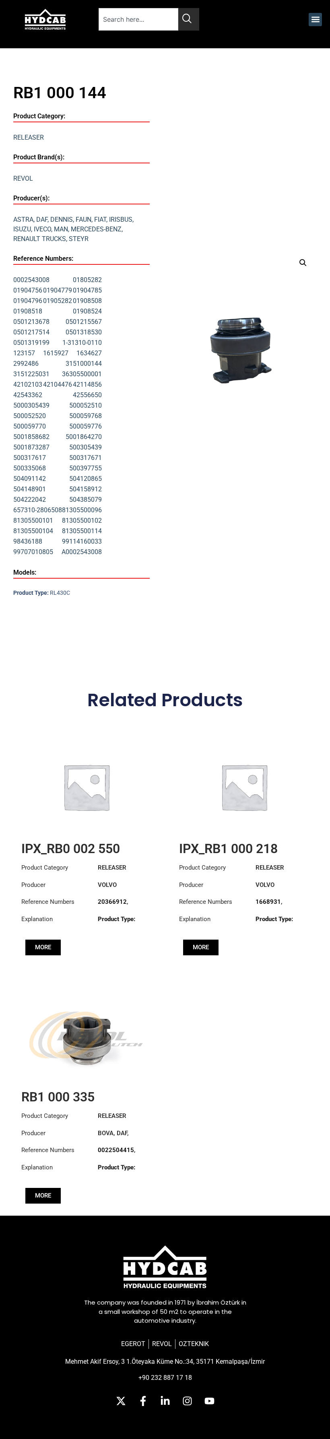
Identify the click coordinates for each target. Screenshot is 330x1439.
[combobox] (138, 19)
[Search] (188, 19)
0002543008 (31, 280)
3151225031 (31, 374)
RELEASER (28, 137)
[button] (315, 19)
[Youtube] (209, 1401)
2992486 (26, 363)
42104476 (57, 384)
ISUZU (22, 229)
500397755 (85, 468)
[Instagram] (187, 1401)
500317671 (85, 458)
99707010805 (33, 552)
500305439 (85, 447)
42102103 (27, 384)
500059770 (29, 426)
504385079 (85, 499)
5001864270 (84, 437)
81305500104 (33, 531)
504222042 (29, 499)
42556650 (87, 395)
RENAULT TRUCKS (39, 239)
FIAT (100, 219)
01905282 (57, 301)
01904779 (57, 290)
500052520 (29, 416)
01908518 (27, 311)
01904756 (27, 290)
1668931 (268, 901)
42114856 (87, 384)
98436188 (27, 541)
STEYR (79, 239)
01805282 (87, 280)
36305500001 (82, 374)
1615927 (55, 353)
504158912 (85, 489)
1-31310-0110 (82, 342)
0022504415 (116, 1150)
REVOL (23, 178)
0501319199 (31, 342)
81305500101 (33, 520)
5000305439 (31, 405)
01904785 (87, 290)
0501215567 (84, 322)
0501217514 (31, 332)
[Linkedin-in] (165, 1401)
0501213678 (31, 322)
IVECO (42, 229)
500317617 (29, 458)
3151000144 (84, 363)
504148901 (29, 489)
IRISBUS (120, 219)
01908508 (87, 301)
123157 (24, 353)
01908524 (87, 311)
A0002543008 (82, 552)
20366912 (112, 901)
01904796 (27, 301)
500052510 (85, 405)
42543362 (27, 395)
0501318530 (84, 332)
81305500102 (82, 520)
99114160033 (82, 541)
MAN (61, 229)
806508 (51, 510)
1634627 (89, 353)
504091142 (29, 478)
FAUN (83, 219)
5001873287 (31, 447)
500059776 (85, 426)
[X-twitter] (121, 1401)
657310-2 (26, 510)
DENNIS (61, 219)
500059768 (85, 416)
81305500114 (82, 531)
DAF (41, 219)
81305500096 (82, 510)
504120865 (85, 478)
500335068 (29, 468)
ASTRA (23, 219)
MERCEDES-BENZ (96, 229)
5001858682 (31, 437)
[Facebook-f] (143, 1401)
